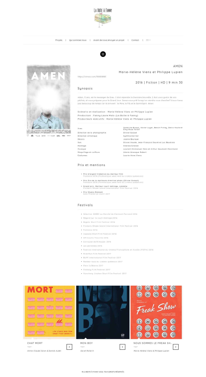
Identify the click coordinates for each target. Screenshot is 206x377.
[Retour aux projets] (103, 54)
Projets (58, 40)
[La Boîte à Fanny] (103, 8)
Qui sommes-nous (77, 40)
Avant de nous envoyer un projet (108, 40)
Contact (135, 40)
